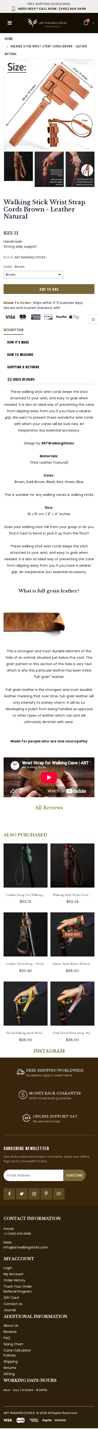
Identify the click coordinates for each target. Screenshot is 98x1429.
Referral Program (18, 1291)
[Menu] (10, 23)
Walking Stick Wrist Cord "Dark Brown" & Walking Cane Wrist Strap (72, 895)
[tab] (13, 330)
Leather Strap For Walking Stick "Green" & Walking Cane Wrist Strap (25, 895)
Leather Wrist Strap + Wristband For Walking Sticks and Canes (25, 964)
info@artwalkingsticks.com (26, 1247)
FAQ (7, 1338)
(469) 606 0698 (52, 8)
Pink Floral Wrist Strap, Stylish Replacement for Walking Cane (72, 1033)
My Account (14, 1274)
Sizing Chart (13, 1344)
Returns (10, 1367)
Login (8, 1267)
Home (9, 38)
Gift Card (11, 1297)
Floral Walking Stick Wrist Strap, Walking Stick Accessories (25, 1033)
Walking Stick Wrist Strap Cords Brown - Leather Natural (44, 209)
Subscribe (74, 1175)
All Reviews (49, 808)
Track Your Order (18, 1286)
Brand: (9, 257)
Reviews (10, 1331)
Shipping (11, 1361)
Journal (10, 1310)
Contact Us (13, 1303)
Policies (10, 1355)
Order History (14, 1280)
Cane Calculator (17, 1350)
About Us (11, 1325)
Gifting (9, 1374)
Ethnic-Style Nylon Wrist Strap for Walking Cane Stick (72, 964)
